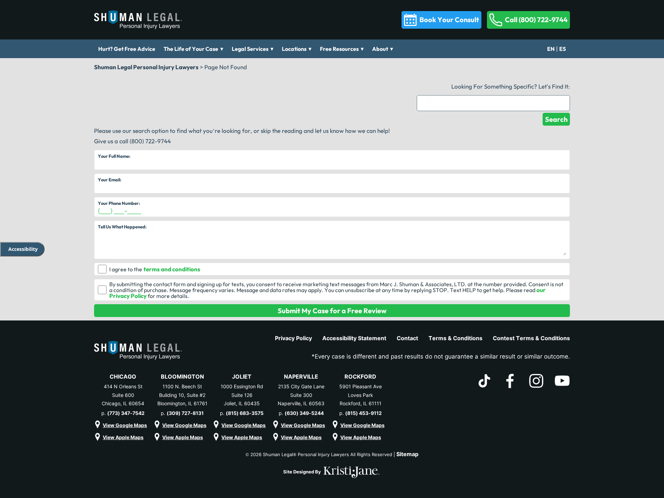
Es (562, 48)
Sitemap (407, 454)
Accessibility (23, 249)
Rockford (360, 376)
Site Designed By (302, 471)
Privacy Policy (293, 338)
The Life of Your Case (191, 48)
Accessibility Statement (354, 338)
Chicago (123, 376)
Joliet (241, 376)
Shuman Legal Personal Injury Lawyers (146, 67)
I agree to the (125, 269)
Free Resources (339, 48)
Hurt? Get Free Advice (126, 48)
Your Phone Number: (119, 203)
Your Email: (109, 179)
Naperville (301, 376)
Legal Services (250, 48)
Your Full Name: (114, 156)
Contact (407, 338)
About (380, 48)
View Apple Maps (123, 437)
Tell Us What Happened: (122, 226)
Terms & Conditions (455, 338)
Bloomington (182, 376)
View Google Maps (125, 425)
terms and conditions (172, 269)
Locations (294, 48)
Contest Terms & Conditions (531, 338)
